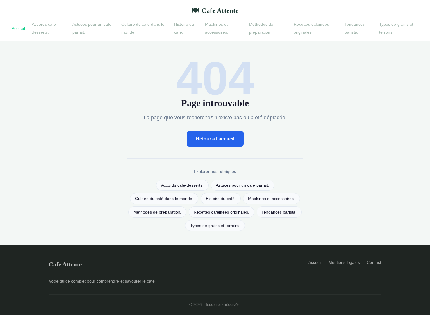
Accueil (18, 28)
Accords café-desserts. (44, 28)
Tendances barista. (355, 28)
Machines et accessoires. (216, 28)
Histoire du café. (221, 199)
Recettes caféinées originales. (311, 28)
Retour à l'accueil (215, 138)
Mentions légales (344, 262)
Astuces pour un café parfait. (242, 185)
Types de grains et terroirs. (215, 225)
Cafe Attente (215, 10)
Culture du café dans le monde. (164, 199)
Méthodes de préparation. (261, 28)
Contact (374, 262)
